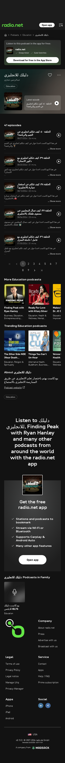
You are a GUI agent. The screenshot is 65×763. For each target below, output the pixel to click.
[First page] (9, 264)
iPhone (9, 706)
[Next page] (34, 270)
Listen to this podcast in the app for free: (28, 43)
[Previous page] (16, 264)
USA (34, 734)
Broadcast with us (48, 646)
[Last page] (41, 270)
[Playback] (57, 103)
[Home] (5, 35)
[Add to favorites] (50, 75)
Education (10, 86)
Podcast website (13, 388)
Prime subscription (48, 682)
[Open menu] (61, 25)
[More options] (59, 75)
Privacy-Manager (15, 689)
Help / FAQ (44, 676)
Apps (41, 670)
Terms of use (12, 664)
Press (41, 634)
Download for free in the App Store (32, 60)
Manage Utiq (12, 682)
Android (10, 718)
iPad (8, 712)
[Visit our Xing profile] (48, 705)
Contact (42, 664)
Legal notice (12, 676)
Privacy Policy (13, 670)
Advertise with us (47, 640)
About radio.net (46, 628)
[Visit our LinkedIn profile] (40, 705)
